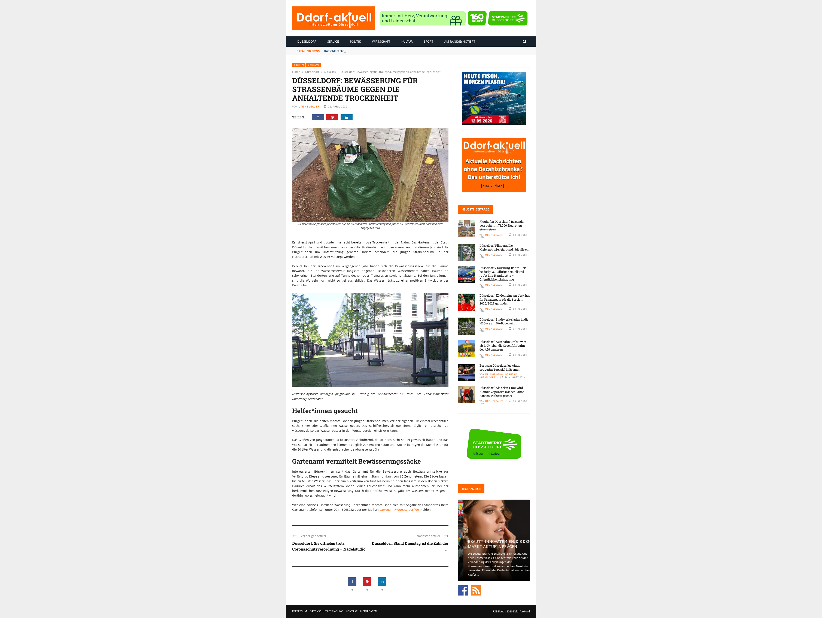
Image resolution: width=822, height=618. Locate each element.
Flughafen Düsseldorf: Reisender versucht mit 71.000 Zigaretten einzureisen (502, 225)
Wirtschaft (381, 41)
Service (333, 41)
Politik (355, 41)
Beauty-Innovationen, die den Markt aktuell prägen (493, 544)
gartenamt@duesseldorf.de (400, 510)
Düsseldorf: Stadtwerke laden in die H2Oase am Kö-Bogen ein (504, 321)
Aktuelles (299, 65)
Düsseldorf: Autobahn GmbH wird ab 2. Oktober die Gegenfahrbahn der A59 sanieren (503, 345)
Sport (428, 41)
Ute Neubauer (309, 106)
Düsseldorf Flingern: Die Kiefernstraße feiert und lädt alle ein (367, 51)
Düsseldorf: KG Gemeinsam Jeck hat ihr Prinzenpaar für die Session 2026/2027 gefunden (505, 299)
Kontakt (351, 611)
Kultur (407, 41)
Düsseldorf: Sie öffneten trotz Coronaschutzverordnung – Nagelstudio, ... (329, 549)
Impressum (299, 611)
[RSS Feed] (476, 590)
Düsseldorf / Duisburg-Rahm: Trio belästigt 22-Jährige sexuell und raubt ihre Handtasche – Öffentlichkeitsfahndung (503, 274)
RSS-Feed (498, 611)
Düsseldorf (306, 41)
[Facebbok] (463, 590)
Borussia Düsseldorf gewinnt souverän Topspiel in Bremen (500, 367)
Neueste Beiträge (475, 209)
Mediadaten (368, 611)
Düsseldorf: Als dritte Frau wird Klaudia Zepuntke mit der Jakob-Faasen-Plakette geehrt (503, 391)
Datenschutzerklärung (326, 611)
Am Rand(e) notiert (459, 41)
